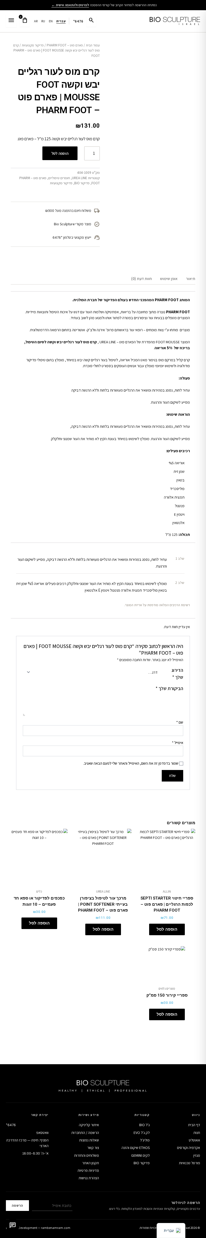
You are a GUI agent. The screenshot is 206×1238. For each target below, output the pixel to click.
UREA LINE (79, 178)
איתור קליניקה (89, 1124)
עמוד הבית (93, 45)
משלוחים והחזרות (86, 1155)
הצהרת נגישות (89, 1178)
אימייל (177, 742)
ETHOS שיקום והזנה (136, 1147)
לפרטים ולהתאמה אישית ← (70, 5)
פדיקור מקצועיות (33, 45)
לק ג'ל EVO (142, 1132)
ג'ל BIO (144, 1124)
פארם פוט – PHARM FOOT (65, 45)
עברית (61, 21)
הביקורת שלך (169, 688)
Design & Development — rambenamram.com (38, 1228)
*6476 (78, 21)
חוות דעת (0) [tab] (141, 278)
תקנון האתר (90, 1162)
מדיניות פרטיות (88, 1170)
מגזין (196, 1155)
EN (51, 21)
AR (36, 21)
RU (43, 21)
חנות (196, 1132)
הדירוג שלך (177, 673)
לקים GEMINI (140, 1155)
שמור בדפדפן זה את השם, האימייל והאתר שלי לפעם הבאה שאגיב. (130, 763)
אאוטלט (194, 1140)
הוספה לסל (60, 153)
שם (179, 722)
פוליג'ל (145, 1140)
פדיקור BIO (82, 183)
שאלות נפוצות (89, 1140)
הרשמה (17, 1205)
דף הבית (194, 1124)
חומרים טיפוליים (59, 178)
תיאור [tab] (190, 278)
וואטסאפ (42, 1132)
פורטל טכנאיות (189, 1162)
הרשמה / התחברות (85, 1132)
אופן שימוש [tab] (169, 278)
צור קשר (93, 1147)
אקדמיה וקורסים (188, 1147)
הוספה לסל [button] (167, 929)
